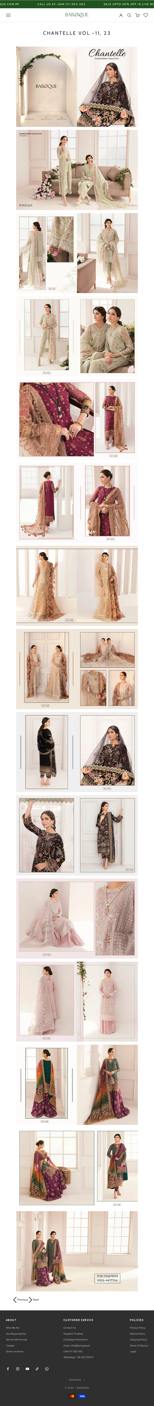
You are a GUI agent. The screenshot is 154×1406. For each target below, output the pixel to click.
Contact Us (69, 1327)
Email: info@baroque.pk (76, 1345)
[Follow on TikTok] (37, 1369)
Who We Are (12, 1327)
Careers (10, 1345)
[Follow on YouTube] (27, 1369)
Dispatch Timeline (73, 1333)
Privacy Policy (137, 1327)
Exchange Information (75, 1339)
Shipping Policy (138, 1339)
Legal (133, 1351)
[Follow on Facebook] (8, 1369)
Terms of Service (139, 1345)
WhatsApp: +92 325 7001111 (78, 1357)
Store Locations (14, 1351)
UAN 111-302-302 (72, 1351)
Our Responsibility (16, 1333)
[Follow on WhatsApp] (47, 1369)
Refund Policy (137, 1333)
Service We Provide (16, 1339)
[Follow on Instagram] (18, 1369)
